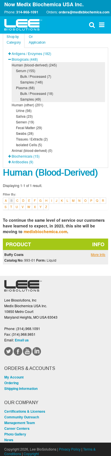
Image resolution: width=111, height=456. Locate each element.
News (8, 439)
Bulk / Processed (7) (35, 76)
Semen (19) (25, 121)
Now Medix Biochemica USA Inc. (44, 4)
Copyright (31, 453)
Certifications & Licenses (24, 411)
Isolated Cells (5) (29, 144)
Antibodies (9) (22, 161)
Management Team (19, 422)
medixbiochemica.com (45, 231)
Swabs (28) (25, 133)
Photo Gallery (15, 434)
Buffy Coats (14, 254)
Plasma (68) (25, 87)
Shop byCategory (14, 39)
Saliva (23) (24, 116)
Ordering (11, 382)
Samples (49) (30, 99)
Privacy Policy (70, 449)
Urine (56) (24, 110)
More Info (98, 254)
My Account (14, 377)
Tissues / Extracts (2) (32, 139)
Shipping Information (21, 388)
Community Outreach (21, 417)
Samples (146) (31, 82)
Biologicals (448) (25, 59)
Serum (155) (25, 70)
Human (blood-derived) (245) (34, 64)
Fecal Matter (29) (29, 127)
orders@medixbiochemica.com (84, 12)
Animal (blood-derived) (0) (32, 150)
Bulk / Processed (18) (36, 93)
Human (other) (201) (27, 104)
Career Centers (17, 428)
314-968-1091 (27, 12)
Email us (22, 340)
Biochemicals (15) (26, 156)
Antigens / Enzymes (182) (31, 53)
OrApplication (37, 39)
